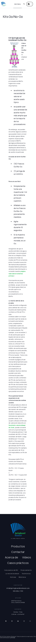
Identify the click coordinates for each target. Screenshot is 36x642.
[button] (17, 4)
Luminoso (12, 637)
